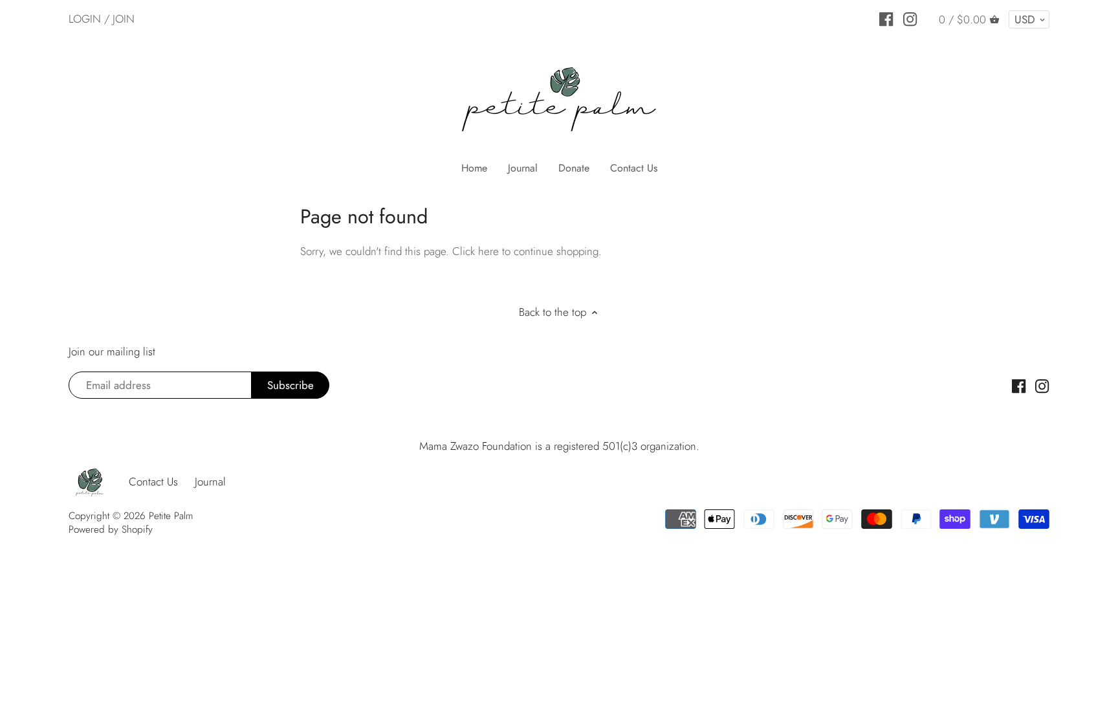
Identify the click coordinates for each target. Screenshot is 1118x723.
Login (85, 19)
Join (124, 19)
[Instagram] (910, 18)
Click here (475, 251)
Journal (210, 481)
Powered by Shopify (111, 529)
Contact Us (153, 481)
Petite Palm (171, 516)
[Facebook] (886, 18)
